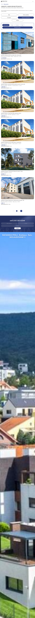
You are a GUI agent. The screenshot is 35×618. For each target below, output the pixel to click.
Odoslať (17, 228)
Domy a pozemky (26, 14)
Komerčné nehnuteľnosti (26, 17)
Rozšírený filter (18, 27)
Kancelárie (9, 17)
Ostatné (17, 20)
